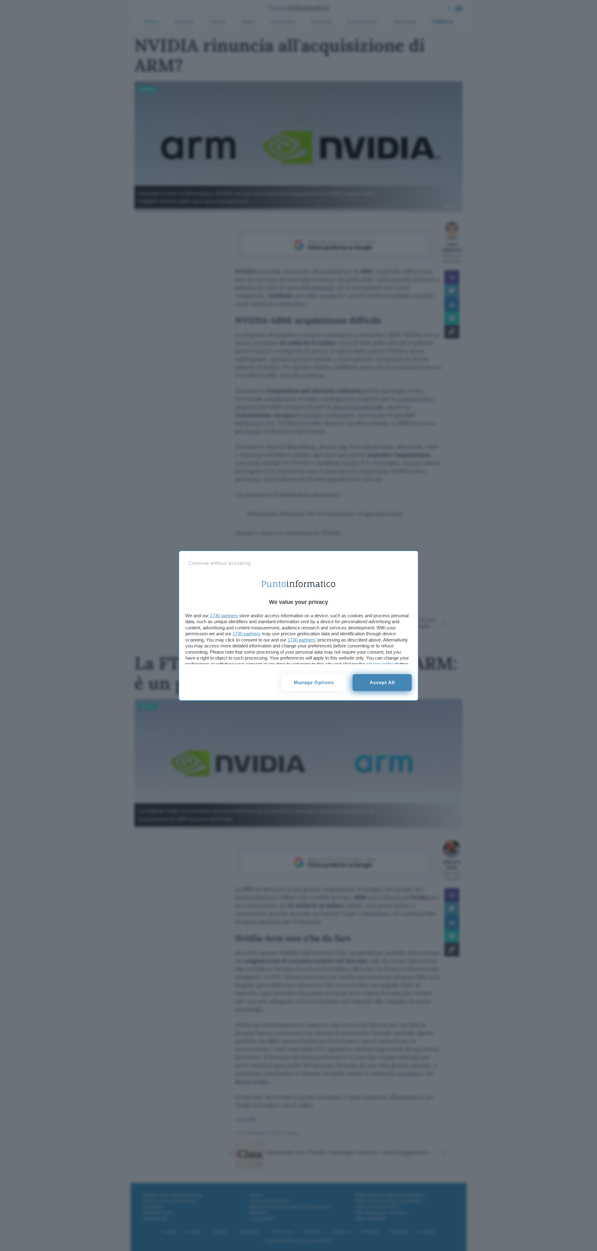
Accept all (382, 682)
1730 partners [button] (224, 615)
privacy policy (380, 664)
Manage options (314, 682)
